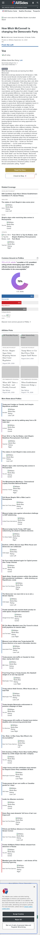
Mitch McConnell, (8, 37)
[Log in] (33, 2)
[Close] (34, 887)
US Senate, (27, 37)
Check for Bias (18, 176)
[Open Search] (37, 2)
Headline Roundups (25, 11)
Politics (33, 37)
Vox (3, 42)
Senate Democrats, (18, 37)
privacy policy (28, 907)
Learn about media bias (8, 64)
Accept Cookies (18, 914)
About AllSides (13, 883)
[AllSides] (20, 2)
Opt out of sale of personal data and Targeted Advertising (18, 926)
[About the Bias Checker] (36, 174)
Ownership (27, 883)
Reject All (18, 919)
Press (21, 883)
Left (21, 60)
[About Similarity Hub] (37, 258)
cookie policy (6, 909)
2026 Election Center (10, 11)
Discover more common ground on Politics (15, 322)
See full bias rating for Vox (9, 63)
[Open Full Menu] (3, 2)
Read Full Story (20, 170)
